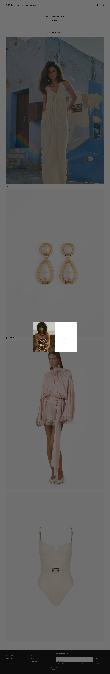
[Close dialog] (76, 323)
